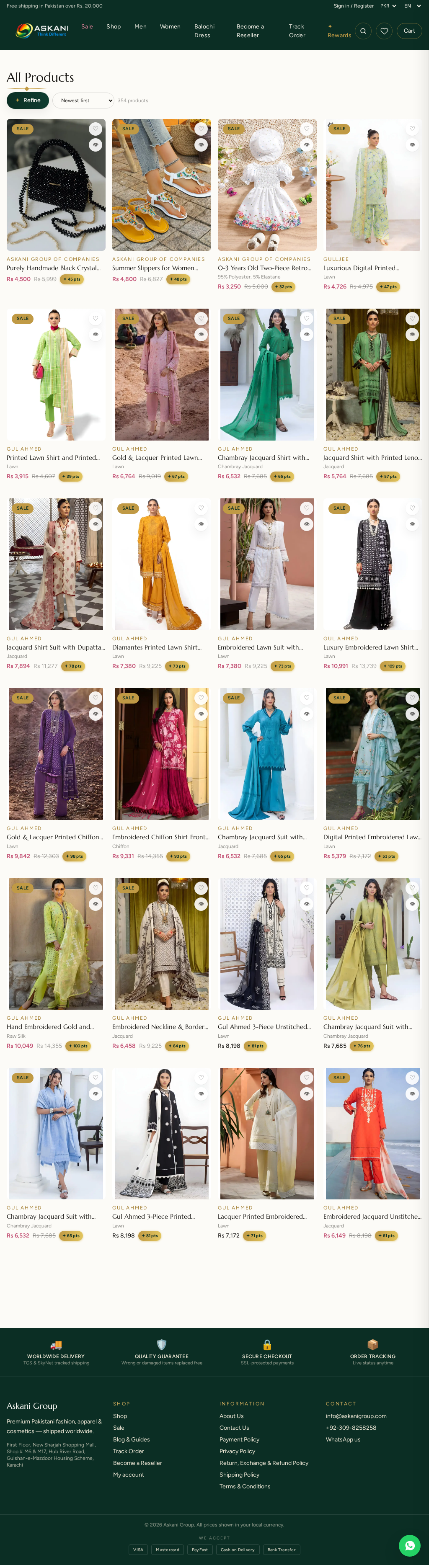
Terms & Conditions (245, 1494)
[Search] (363, 31)
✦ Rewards (339, 31)
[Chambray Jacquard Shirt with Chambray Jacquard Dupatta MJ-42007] (267, 375)
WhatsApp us (343, 1448)
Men (140, 26)
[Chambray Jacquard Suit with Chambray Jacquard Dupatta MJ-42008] (56, 1134)
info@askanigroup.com (356, 1424)
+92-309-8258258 (351, 1436)
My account (128, 1483)
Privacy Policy (237, 1459)
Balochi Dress (204, 31)
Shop (113, 26)
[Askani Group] (42, 31)
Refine (28, 100)
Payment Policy (239, 1448)
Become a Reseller (250, 31)
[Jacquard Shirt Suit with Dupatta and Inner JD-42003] (56, 564)
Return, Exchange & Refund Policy (264, 1471)
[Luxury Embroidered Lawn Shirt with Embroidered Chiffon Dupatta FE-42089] (372, 564)
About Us (232, 1424)
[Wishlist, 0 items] (384, 31)
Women (170, 26)
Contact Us (234, 1436)
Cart (409, 30)
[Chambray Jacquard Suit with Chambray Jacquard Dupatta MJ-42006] (267, 754)
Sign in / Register (354, 6)
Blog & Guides (131, 1448)
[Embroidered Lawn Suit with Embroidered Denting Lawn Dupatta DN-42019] (267, 564)
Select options (162, 240)
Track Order (297, 31)
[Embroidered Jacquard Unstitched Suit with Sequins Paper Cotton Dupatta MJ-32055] (372, 1134)
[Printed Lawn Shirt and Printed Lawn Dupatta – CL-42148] (56, 375)
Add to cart (56, 240)
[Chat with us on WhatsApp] (410, 1546)
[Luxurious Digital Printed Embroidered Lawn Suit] (372, 185)
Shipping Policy (239, 1483)
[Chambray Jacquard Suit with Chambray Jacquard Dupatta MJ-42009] (372, 944)
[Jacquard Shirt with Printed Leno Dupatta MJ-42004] (372, 375)
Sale (87, 26)
